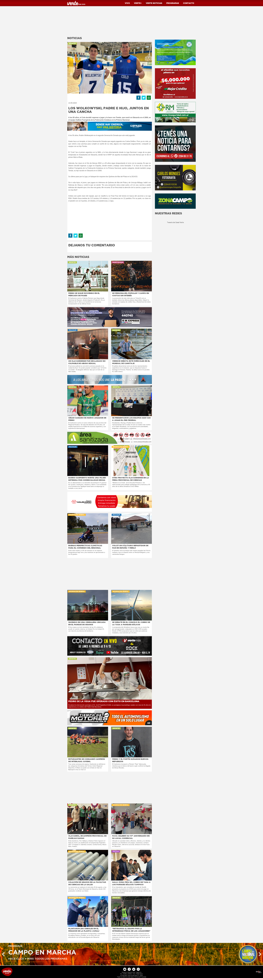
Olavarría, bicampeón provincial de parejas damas (87, 837)
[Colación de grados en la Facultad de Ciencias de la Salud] (87, 865)
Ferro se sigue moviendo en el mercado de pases (84, 294)
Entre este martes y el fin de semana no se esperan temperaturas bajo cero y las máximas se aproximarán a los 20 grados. (86, 552)
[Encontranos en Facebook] (129, 969)
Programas (172, 3)
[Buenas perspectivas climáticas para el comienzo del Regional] (87, 528)
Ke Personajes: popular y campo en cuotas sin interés (130, 294)
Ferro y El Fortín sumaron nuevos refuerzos (130, 760)
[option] (131, 954)
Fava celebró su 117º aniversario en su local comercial (131, 837)
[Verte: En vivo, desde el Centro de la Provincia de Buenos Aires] (33, 972)
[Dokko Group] (230, 972)
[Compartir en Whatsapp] (149, 98)
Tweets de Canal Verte (175, 222)
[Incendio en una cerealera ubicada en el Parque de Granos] (87, 605)
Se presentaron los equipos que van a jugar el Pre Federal (131, 419)
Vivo (127, 3)
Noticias (154, 3)
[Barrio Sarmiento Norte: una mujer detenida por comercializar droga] (87, 460)
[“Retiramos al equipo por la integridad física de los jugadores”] (131, 911)
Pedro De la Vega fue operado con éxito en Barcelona (103, 701)
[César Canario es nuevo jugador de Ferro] (87, 401)
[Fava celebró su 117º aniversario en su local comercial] (131, 818)
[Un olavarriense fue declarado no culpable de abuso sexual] (87, 344)
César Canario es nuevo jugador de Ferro (87, 419)
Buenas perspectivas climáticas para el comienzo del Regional (85, 547)
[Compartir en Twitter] (144, 98)
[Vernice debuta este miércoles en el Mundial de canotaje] (131, 344)
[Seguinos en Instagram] (138, 969)
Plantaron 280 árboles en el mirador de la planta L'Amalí (83, 930)
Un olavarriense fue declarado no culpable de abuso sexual (87, 362)
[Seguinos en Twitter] (133, 969)
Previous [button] (3, 954)
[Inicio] (76, 3)
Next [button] (259, 954)
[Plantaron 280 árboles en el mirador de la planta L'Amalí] (87, 911)
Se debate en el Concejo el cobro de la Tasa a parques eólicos (131, 623)
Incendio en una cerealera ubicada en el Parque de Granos (87, 623)
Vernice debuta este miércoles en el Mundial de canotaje (131, 362)
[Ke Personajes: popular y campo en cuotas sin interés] (131, 276)
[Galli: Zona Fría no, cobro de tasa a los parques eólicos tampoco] (131, 865)
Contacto (188, 3)
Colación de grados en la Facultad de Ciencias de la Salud (87, 883)
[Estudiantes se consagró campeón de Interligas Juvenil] (87, 742)
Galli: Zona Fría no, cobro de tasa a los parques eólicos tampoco (131, 883)
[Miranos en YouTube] (124, 969)
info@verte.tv (139, 973)
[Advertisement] (109, 20)
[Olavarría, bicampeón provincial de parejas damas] (87, 818)
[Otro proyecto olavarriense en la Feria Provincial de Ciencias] (131, 460)
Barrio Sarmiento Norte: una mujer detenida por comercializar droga (87, 479)
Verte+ (138, 3)
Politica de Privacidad (140, 976)
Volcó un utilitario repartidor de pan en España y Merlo (130, 547)
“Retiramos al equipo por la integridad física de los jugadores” (131, 930)
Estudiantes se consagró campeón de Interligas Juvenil (86, 760)
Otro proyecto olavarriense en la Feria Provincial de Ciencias (130, 479)
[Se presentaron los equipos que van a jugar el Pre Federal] (131, 401)
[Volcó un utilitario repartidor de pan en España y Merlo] (131, 528)
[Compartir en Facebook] (138, 98)
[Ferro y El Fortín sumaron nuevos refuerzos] (131, 742)
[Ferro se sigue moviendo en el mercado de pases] (87, 276)
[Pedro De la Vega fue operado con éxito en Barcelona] (109, 678)
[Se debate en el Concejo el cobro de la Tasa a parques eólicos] (131, 605)
